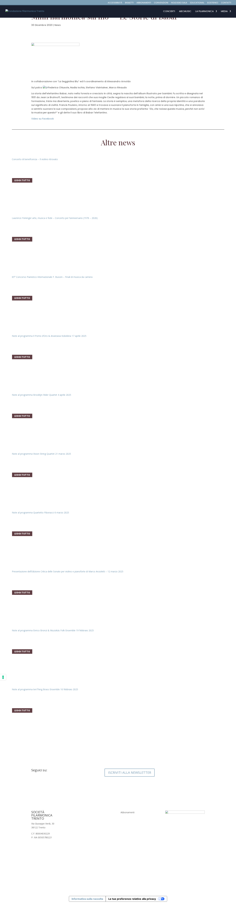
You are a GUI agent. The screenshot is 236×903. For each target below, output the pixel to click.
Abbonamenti (143, 3)
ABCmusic (185, 11)
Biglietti (129, 3)
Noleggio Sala (179, 3)
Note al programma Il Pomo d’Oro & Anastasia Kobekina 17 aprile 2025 (49, 335)
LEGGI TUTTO (22, 180)
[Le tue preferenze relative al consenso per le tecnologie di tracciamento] (3, 677)
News (57, 25)
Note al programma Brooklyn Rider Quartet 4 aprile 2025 (41, 394)
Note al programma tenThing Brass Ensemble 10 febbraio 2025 (45, 689)
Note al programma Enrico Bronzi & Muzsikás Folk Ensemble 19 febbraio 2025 (53, 630)
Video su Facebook (42, 118)
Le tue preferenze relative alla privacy (132, 898)
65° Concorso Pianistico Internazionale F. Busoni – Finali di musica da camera (52, 276)
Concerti (169, 11)
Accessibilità (115, 3)
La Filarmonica (204, 11)
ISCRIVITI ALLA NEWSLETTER (129, 772)
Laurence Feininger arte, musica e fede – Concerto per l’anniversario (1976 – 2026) (55, 218)
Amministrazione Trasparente (136, 830)
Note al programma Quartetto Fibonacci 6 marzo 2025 (40, 512)
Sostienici (212, 3)
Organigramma (128, 824)
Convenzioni (161, 3)
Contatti (226, 3)
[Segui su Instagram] (40, 780)
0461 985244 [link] (82, 816)
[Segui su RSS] (53, 780)
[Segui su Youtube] (46, 780)
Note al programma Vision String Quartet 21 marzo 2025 (41, 453)
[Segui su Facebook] (33, 780)
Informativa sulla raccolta (87, 898)
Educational (197, 3)
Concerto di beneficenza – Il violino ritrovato (35, 159)
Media (224, 11)
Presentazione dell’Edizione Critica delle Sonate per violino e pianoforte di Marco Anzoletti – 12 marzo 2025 (67, 571)
